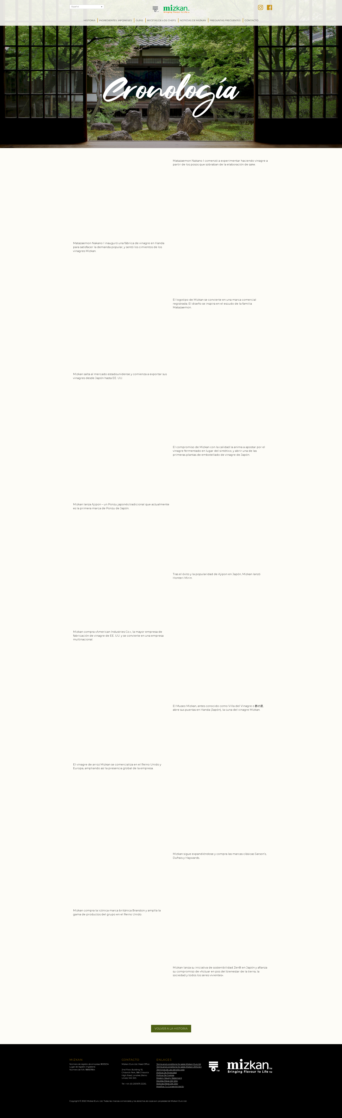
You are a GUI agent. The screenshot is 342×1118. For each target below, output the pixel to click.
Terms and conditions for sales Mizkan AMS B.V (179, 1067)
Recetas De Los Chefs (161, 20)
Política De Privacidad (166, 1072)
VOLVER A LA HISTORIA (171, 1028)
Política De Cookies (165, 1075)
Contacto (251, 20)
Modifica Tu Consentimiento (170, 1086)
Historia (89, 20)
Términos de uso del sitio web (170, 1069)
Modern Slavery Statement (169, 1078)
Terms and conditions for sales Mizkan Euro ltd (178, 1064)
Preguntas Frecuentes (225, 20)
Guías (139, 20)
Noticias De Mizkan (193, 20)
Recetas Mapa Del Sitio (167, 1081)
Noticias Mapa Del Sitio (167, 1083)
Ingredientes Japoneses (115, 20)
